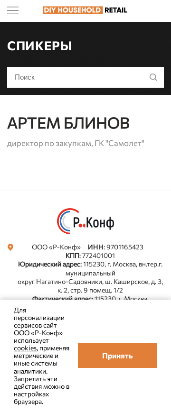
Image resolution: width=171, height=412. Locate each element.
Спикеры (40, 45)
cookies (25, 348)
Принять (117, 355)
